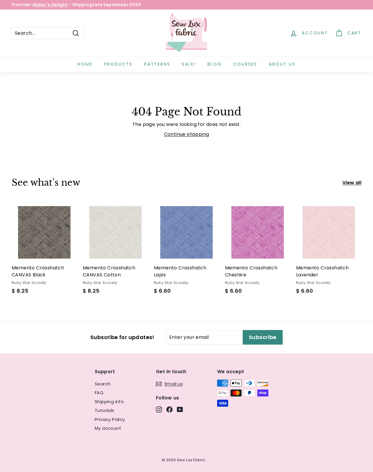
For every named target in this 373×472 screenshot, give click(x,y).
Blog (214, 64)
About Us (282, 64)
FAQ (99, 392)
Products (118, 64)
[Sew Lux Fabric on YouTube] (180, 409)
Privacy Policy (110, 419)
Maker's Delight (50, 5)
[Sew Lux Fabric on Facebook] (169, 409)
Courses (245, 64)
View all (351, 182)
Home (85, 64)
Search (102, 384)
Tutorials (105, 410)
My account (108, 428)
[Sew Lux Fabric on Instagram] (159, 409)
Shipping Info (109, 402)
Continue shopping (186, 134)
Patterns (157, 64)
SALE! (189, 64)
